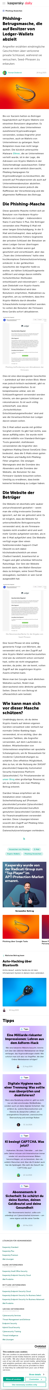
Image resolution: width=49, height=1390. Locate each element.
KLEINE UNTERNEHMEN (12, 1265)
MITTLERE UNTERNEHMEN (14, 1285)
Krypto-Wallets (13, 854)
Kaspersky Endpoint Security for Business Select (21, 1295)
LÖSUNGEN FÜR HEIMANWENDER (16, 1241)
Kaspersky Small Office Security (14, 1271)
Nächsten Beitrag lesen (14, 955)
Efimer (16, 153)
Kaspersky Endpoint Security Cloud (16, 1275)
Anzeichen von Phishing (19, 849)
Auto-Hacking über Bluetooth (17, 963)
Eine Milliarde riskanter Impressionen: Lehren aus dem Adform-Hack (24, 1039)
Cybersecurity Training (11, 1331)
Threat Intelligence (10, 1336)
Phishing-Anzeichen (13, 11)
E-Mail (36, 849)
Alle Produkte (7, 1279)
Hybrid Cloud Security (11, 1327)
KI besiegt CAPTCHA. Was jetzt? (24, 1143)
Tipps (25, 1029)
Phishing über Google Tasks (15, 941)
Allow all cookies (13, 1379)
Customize (34, 1379)
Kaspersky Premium (10, 1255)
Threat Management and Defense (16, 1320)
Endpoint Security (9, 1323)
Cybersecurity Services (11, 1316)
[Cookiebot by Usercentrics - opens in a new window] (35, 1347)
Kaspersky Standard (10, 1247)
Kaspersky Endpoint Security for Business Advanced (23, 1299)
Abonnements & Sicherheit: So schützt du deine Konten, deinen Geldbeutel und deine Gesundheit (24, 1200)
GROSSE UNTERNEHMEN (13, 1309)
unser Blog (9, 779)
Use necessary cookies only (24, 1385)
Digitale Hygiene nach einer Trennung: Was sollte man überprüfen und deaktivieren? (24, 1089)
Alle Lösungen (8, 1259)
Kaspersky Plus (8, 1251)
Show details (35, 1374)
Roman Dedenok (15, 73)
